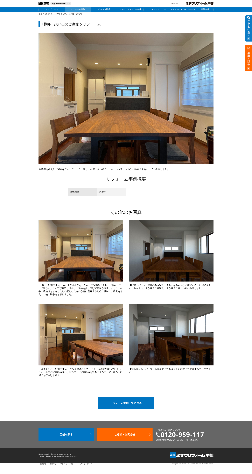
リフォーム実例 (78, 9)
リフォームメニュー (156, 9)
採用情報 (205, 9)
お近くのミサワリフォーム (183, 9)
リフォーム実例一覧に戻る (126, 403)
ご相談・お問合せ (124, 434)
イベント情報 (104, 9)
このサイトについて (85, 464)
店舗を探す (66, 434)
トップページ (52, 9)
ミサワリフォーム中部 (52, 14)
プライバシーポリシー (67, 464)
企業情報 (175, 3)
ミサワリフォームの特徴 (130, 9)
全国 (40, 14)
